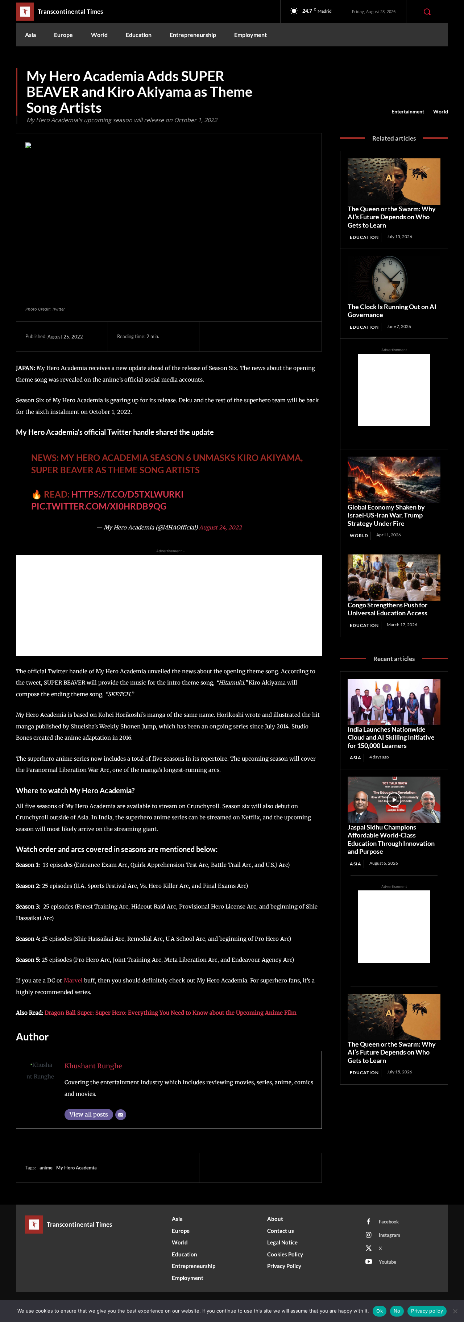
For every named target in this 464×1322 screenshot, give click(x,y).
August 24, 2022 (220, 527)
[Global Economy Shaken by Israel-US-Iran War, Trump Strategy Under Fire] (394, 480)
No (397, 1311)
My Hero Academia (76, 1168)
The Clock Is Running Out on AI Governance (392, 311)
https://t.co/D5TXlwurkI (127, 494)
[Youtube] (368, 1262)
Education (364, 237)
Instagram (389, 1235)
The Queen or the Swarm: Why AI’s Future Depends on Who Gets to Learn (392, 217)
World (440, 111)
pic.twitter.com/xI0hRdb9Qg (98, 506)
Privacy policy (427, 1311)
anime (46, 1168)
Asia (355, 757)
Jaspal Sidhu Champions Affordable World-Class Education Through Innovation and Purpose (391, 839)
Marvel (73, 980)
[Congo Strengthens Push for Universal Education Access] (394, 577)
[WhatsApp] (265, 336)
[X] (232, 336)
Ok (379, 1311)
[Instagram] (368, 1235)
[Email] (120, 1114)
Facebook (389, 1222)
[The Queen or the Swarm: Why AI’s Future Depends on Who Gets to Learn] (394, 181)
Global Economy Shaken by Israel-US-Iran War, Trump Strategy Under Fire (386, 515)
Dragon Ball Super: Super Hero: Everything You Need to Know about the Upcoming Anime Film (171, 1012)
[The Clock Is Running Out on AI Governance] (394, 279)
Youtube (387, 1262)
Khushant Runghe (93, 1066)
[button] (427, 11)
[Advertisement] (169, 605)
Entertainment (408, 111)
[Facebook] (215, 336)
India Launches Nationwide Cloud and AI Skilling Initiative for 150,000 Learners (391, 737)
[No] (455, 1311)
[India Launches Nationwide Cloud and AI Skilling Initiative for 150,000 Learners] (394, 702)
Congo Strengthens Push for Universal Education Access (387, 609)
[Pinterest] (249, 336)
